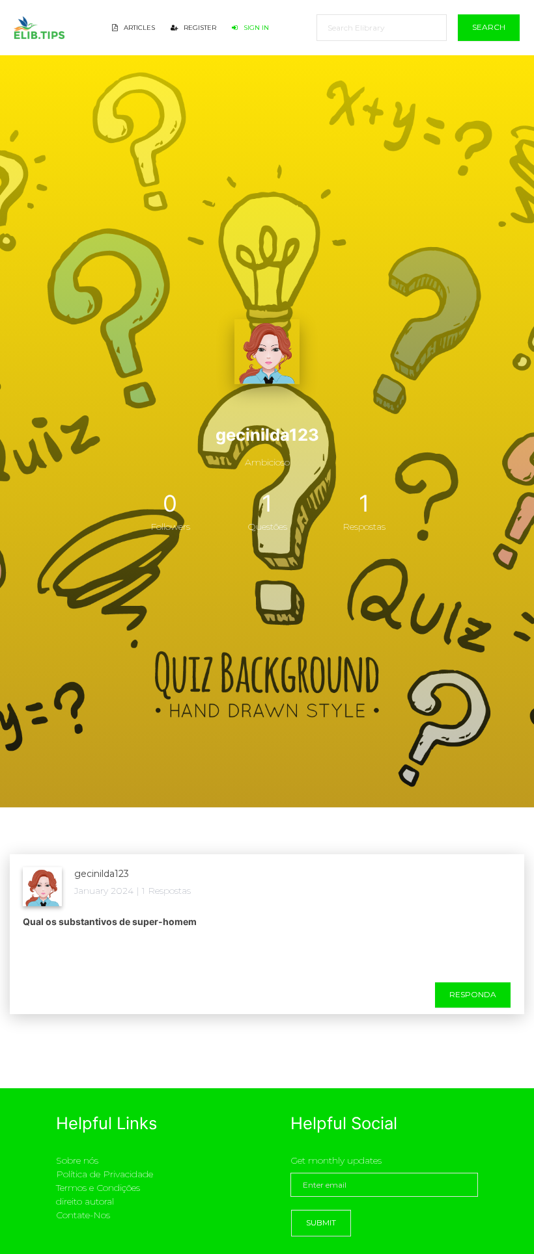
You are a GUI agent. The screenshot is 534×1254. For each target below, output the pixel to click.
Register (199, 27)
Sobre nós (77, 1160)
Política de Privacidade (104, 1174)
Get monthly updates (336, 1160)
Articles (138, 27)
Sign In (255, 27)
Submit (321, 1222)
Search (488, 27)
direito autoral (85, 1201)
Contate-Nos (83, 1215)
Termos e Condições (98, 1188)
